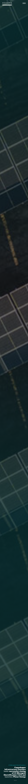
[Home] (7, 4)
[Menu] (24, 3)
